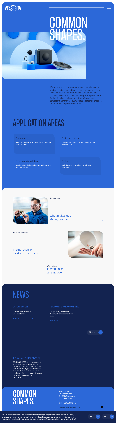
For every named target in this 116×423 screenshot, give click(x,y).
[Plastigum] (21, 8)
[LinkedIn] (101, 407)
